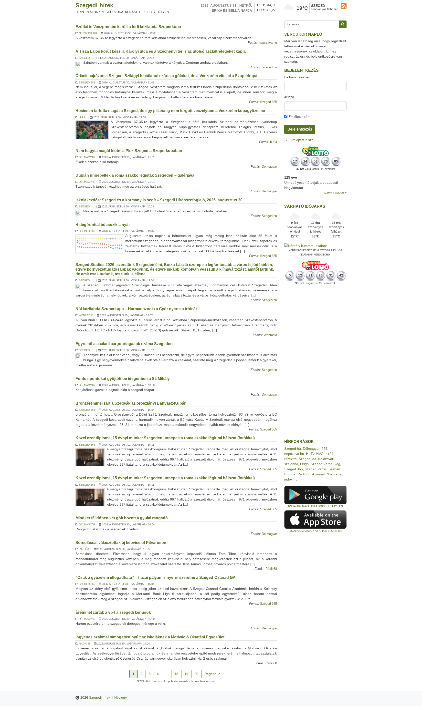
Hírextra (290, 459)
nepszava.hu (88, 33)
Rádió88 (84, 549)
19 (186, 674)
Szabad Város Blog (325, 464)
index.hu (290, 479)
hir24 (82, 117)
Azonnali (318, 474)
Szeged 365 (87, 82)
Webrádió (86, 315)
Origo (304, 464)
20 (196, 674)
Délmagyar (87, 157)
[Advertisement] (315, 362)
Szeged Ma (307, 459)
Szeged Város (316, 469)
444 (324, 448)
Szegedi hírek (94, 5)
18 (176, 674)
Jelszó (289, 97)
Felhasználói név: (297, 77)
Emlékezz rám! (299, 117)
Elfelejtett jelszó (302, 140)
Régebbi (211, 674)
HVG (320, 454)
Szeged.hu (87, 57)
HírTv (310, 454)
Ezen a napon (334, 192)
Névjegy (120, 697)
